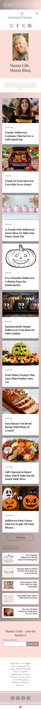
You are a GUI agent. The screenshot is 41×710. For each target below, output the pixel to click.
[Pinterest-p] (28, 698)
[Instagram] (11, 26)
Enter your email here (10, 640)
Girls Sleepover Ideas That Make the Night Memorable (28, 584)
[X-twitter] (24, 26)
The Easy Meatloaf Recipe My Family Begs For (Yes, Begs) (27, 611)
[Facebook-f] (17, 26)
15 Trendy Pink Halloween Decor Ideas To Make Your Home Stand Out (20, 233)
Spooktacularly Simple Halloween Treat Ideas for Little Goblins (20, 330)
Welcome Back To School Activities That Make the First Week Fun (27, 570)
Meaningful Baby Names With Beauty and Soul (27, 596)
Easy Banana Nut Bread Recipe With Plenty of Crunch (18, 427)
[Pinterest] (30, 26)
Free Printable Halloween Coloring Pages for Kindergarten (19, 281)
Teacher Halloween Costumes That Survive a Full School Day (19, 136)
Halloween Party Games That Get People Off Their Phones (19, 524)
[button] (20, 707)
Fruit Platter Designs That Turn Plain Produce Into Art (20, 378)
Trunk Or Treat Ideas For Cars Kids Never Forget (19, 182)
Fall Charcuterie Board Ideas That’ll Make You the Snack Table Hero (20, 475)
